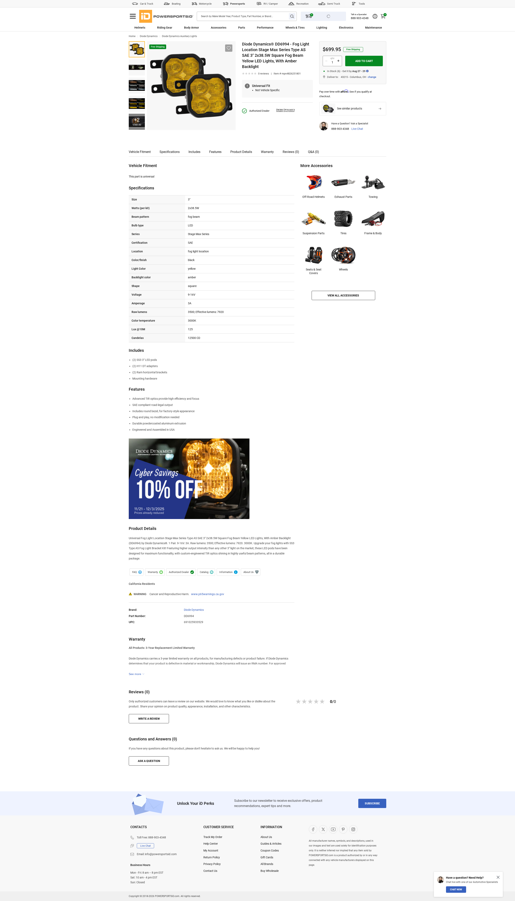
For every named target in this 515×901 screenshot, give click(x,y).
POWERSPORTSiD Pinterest (343, 829)
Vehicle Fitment (140, 152)
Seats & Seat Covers (313, 271)
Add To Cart (364, 61)
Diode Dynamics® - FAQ (136, 572)
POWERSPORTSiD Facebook (313, 829)
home (132, 36)
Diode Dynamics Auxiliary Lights (179, 36)
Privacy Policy (212, 864)
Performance (265, 27)
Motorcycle (205, 3)
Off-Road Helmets (313, 196)
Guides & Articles (271, 843)
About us (250, 572)
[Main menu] (133, 16)
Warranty (267, 152)
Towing (373, 196)
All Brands (267, 864)
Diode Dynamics (149, 36)
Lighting (321, 27)
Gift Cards (267, 857)
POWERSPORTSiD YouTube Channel (333, 829)
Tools (362, 3)
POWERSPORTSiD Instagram (353, 829)
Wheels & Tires (295, 27)
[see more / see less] (136, 674)
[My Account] (375, 16)
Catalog (206, 572)
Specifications (170, 152)
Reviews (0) (291, 152)
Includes (194, 152)
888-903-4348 (360, 18)
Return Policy (211, 857)
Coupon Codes (270, 850)
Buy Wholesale (270, 870)
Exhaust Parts (343, 196)
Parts (241, 27)
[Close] (498, 877)
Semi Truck (333, 3)
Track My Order (212, 837)
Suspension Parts (313, 233)
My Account (210, 850)
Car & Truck (146, 3)
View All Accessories (343, 295)
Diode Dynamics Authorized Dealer (181, 572)
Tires (343, 233)
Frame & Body (373, 233)
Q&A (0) (313, 152)
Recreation (302, 3)
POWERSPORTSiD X (323, 829)
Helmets (139, 27)
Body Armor (191, 27)
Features (215, 152)
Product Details (241, 152)
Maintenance (373, 27)
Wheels (343, 269)
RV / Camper (271, 3)
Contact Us (210, 870)
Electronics (346, 27)
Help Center (210, 843)
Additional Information (228, 572)
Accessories (218, 27)
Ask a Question (149, 761)
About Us (266, 837)
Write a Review (149, 718)
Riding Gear (164, 27)
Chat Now (456, 889)
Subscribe (372, 803)
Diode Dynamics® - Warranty (155, 572)
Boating (176, 3)
